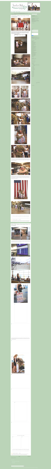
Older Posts (29, 456)
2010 (32, 76)
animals (32, 41)
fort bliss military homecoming (21, 220)
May (33, 67)
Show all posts (26, 13)
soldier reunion (18, 454)
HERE (20, 449)
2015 (32, 72)
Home (19, 456)
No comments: (19, 219)
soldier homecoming (15, 454)
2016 (32, 71)
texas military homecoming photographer (23, 454)
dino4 (33, 467)
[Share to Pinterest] (24, 219)
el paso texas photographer (15, 220)
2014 (32, 73)
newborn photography (33, 50)
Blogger (37, 467)
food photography (33, 47)
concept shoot (33, 43)
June (33, 66)
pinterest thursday (33, 53)
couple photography (33, 44)
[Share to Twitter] (23, 219)
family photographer (33, 46)
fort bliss (18, 220)
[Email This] (22, 219)
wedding (32, 56)
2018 (32, 63)
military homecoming (26, 220)
